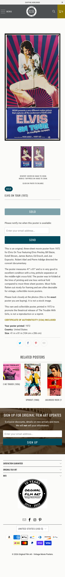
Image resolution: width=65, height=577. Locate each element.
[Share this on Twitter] (20, 343)
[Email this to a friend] (44, 343)
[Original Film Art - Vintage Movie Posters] (31, 11)
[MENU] (1, 11)
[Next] (58, 88)
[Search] (54, 11)
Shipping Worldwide (32, 2)
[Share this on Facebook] (28, 343)
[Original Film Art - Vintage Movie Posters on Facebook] (30, 520)
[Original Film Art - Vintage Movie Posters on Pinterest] (40, 520)
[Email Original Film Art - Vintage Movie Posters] (24, 520)
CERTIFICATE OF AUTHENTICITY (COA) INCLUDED (30, 320)
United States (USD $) (30, 528)
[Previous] (7, 88)
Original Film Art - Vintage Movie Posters (36, 554)
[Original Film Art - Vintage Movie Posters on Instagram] (35, 520)
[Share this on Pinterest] (36, 343)
